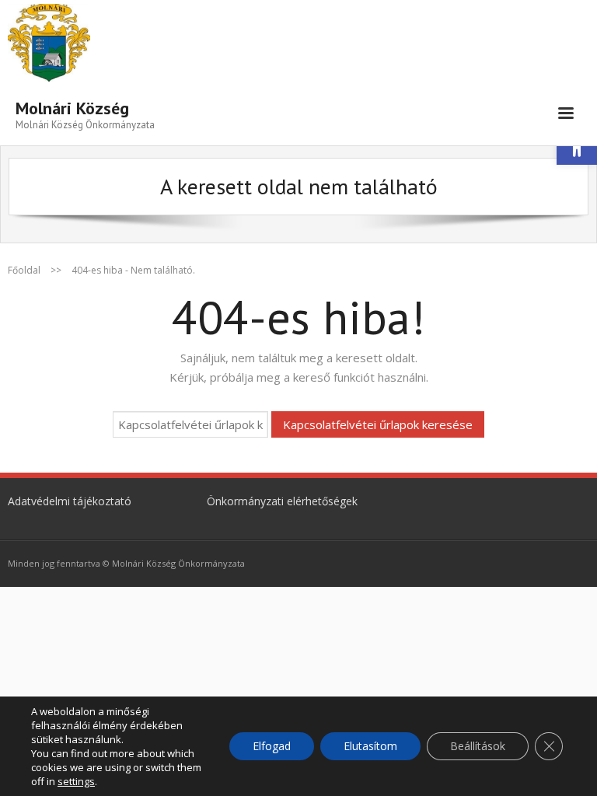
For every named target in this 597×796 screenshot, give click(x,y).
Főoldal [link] (24, 270)
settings (76, 781)
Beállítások (477, 745)
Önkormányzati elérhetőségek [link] (282, 501)
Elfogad (272, 745)
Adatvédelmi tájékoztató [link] (69, 501)
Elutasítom (370, 745)
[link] (85, 113)
